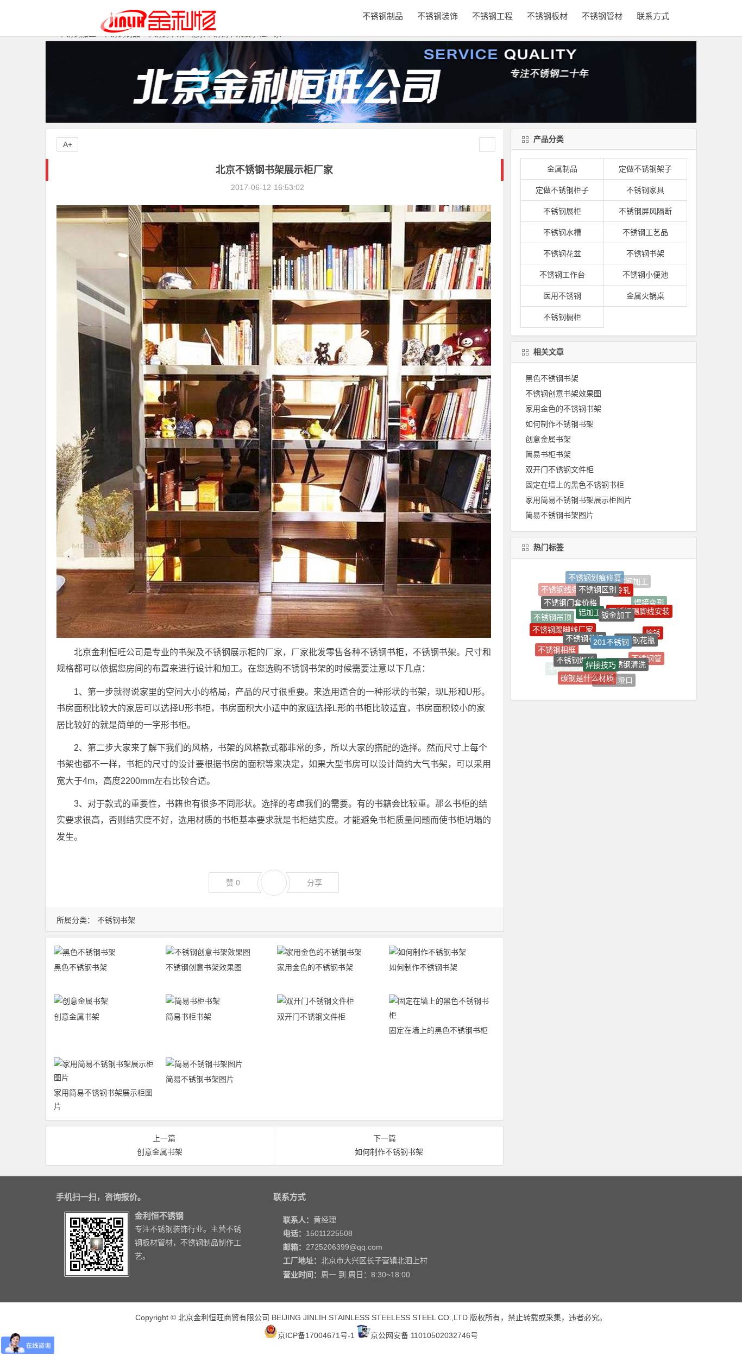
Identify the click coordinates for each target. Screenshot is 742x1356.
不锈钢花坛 (584, 597)
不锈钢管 (646, 636)
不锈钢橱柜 (562, 317)
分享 (314, 882)
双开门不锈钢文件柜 (311, 1016)
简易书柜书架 (188, 1016)
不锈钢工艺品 (645, 232)
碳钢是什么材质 (587, 648)
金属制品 (562, 168)
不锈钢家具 (645, 190)
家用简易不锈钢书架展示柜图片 (578, 500)
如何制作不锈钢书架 (423, 967)
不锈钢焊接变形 (653, 649)
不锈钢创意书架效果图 (204, 967)
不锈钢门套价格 (570, 585)
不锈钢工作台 (562, 274)
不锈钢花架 (550, 638)
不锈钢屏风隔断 (645, 211)
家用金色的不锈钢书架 (315, 967)
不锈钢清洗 (627, 626)
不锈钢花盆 (562, 253)
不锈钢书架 (116, 920)
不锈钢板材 (547, 16)
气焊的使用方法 (611, 673)
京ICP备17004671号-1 (316, 1335)
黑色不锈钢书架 (80, 967)
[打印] (318, 187)
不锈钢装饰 (437, 16)
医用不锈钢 (562, 296)
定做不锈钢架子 (645, 168)
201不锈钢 (611, 597)
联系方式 (653, 16)
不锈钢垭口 (614, 650)
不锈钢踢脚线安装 (639, 589)
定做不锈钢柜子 (562, 190)
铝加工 (589, 580)
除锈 (653, 614)
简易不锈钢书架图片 (200, 1079)
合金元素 (562, 662)
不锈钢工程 (492, 16)
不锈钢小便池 (645, 274)
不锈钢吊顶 (552, 610)
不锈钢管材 (602, 16)
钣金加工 (616, 581)
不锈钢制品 (382, 16)
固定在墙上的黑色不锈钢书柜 (438, 1030)
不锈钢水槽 (562, 232)
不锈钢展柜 (562, 211)
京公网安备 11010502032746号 (424, 1335)
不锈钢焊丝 (575, 623)
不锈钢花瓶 (636, 604)
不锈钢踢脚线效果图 (633, 660)
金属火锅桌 (645, 296)
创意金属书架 (76, 1016)
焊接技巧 (601, 622)
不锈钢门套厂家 (587, 680)
